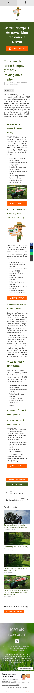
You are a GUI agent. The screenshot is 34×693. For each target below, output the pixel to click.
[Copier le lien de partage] (31, 259)
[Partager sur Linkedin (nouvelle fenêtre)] (31, 250)
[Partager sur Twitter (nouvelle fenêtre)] (31, 247)
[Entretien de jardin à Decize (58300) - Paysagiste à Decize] (17, 538)
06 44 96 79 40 (22, 116)
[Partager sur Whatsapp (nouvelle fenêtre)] (31, 253)
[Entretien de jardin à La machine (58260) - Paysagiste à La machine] (17, 517)
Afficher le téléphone (18, 651)
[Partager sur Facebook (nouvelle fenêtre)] (31, 244)
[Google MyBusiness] (17, 641)
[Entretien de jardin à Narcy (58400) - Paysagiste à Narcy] (17, 560)
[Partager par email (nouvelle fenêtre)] (31, 256)
